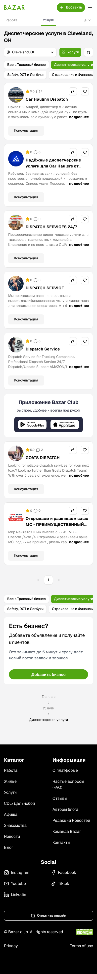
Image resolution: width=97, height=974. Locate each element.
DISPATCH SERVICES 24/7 (51, 227)
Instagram (20, 872)
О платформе (65, 770)
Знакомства (15, 825)
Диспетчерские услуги (73, 64)
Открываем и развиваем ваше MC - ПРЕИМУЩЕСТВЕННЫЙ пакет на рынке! (57, 524)
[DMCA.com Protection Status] (84, 932)
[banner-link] (48, 415)
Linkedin (18, 894)
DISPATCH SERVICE (45, 288)
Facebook (67, 872)
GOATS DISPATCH (43, 457)
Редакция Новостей (71, 820)
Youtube (18, 883)
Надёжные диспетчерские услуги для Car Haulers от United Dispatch (53, 166)
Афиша (10, 814)
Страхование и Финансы (72, 74)
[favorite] (85, 91)
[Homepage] (14, 7)
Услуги (48, 20)
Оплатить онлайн (51, 915)
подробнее (79, 117)
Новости (12, 836)
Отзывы (59, 798)
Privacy (11, 945)
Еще (83, 20)
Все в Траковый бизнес (26, 64)
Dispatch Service (43, 349)
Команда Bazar (66, 831)
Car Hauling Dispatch (47, 99)
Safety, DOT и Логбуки (25, 74)
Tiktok (63, 883)
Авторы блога (65, 809)
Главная (48, 696)
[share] (73, 91)
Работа (11, 20)
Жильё (10, 781)
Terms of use (81, 945)
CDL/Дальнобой (19, 803)
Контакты (61, 842)
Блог (8, 847)
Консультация (26, 130)
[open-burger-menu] (90, 7)
